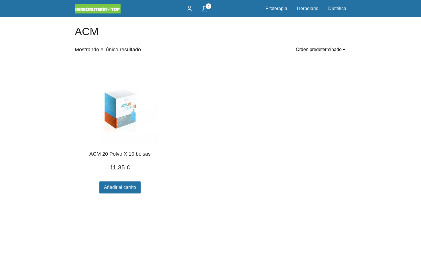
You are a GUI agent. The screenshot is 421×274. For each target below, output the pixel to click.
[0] (205, 10)
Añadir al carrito (120, 187)
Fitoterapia (276, 8)
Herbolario (307, 8)
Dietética (337, 8)
